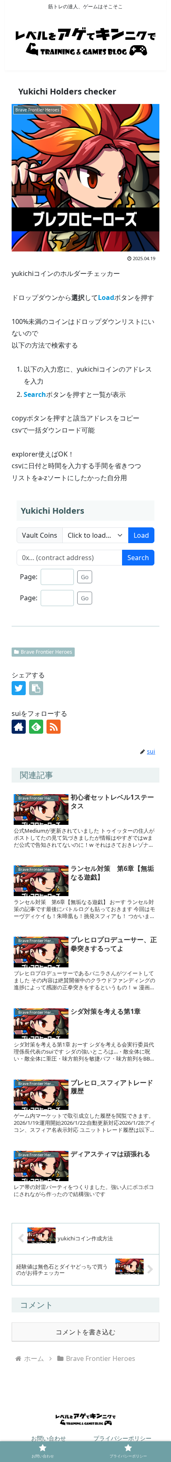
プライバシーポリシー (122, 1438)
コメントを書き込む (85, 1331)
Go (84, 577)
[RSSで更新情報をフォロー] (53, 727)
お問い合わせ (48, 1438)
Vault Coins (39, 535)
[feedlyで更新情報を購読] (36, 727)
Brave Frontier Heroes (46, 651)
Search (138, 557)
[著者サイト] (19, 727)
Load (141, 535)
